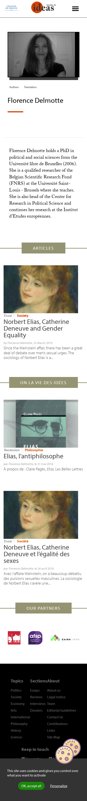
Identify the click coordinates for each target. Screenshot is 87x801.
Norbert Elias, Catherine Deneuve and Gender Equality (36, 328)
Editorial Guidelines (61, 710)
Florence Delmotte (20, 343)
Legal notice (56, 697)
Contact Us (55, 717)
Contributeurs (57, 723)
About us (53, 690)
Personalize (58, 786)
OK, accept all (31, 786)
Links (51, 730)
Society (22, 315)
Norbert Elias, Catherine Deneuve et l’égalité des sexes (37, 554)
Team (51, 703)
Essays (34, 690)
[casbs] (14, 638)
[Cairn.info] (64, 637)
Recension (12, 450)
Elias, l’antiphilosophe (33, 456)
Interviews (38, 703)
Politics (16, 690)
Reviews (36, 697)
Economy (18, 703)
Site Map (53, 737)
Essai (8, 315)
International (20, 717)
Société (22, 541)
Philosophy (19, 723)
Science (16, 737)
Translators (30, 87)
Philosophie (34, 450)
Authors (14, 87)
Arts (14, 710)
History (16, 730)
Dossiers (36, 710)
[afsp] (35, 638)
